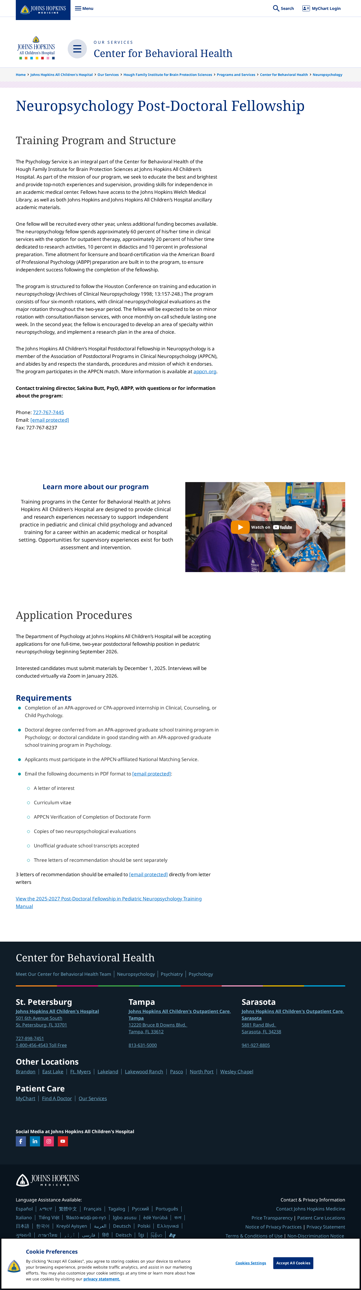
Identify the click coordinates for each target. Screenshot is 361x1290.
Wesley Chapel (236, 1071)
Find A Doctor (57, 1098)
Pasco (176, 1071)
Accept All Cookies (293, 1262)
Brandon (26, 1071)
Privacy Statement (326, 1227)
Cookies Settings (250, 1262)
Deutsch (122, 1226)
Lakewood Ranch (144, 1071)
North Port (201, 1071)
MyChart (25, 1098)
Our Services (114, 42)
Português (167, 1209)
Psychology (201, 974)
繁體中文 (68, 1209)
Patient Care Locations (321, 1218)
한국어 (43, 1226)
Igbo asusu (125, 1217)
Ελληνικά (168, 1226)
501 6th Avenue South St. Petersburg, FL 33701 (57, 1018)
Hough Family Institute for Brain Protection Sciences (168, 74)
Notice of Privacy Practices (273, 1227)
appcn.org (204, 371)
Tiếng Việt (49, 1217)
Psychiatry (172, 974)
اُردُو (69, 1235)
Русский (140, 1208)
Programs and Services (236, 74)
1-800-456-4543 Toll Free (41, 1045)
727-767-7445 (48, 412)
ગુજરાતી (23, 1235)
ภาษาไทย (47, 1235)
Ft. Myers (80, 1071)
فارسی (88, 1235)
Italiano (24, 1217)
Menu (84, 11)
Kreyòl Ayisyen (71, 1226)
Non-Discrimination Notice (315, 1236)
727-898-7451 (30, 1038)
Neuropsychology (327, 74)
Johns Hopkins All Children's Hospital (61, 74)
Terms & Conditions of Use (254, 1236)
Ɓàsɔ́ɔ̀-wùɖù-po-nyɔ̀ (86, 1217)
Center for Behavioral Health (163, 53)
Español (24, 1209)
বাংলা (177, 1217)
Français (93, 1209)
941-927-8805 (256, 1045)
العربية (100, 1226)
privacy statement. (101, 1279)
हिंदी (105, 1235)
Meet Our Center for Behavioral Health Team (63, 974)
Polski (144, 1226)
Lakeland (108, 1071)
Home (21, 74)
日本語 (22, 1226)
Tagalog (116, 1209)
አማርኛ (45, 1209)
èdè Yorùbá (155, 1217)
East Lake (52, 1071)
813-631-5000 (143, 1045)
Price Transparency (272, 1218)
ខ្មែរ (141, 1235)
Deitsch (124, 1235)
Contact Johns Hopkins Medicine (310, 1209)
